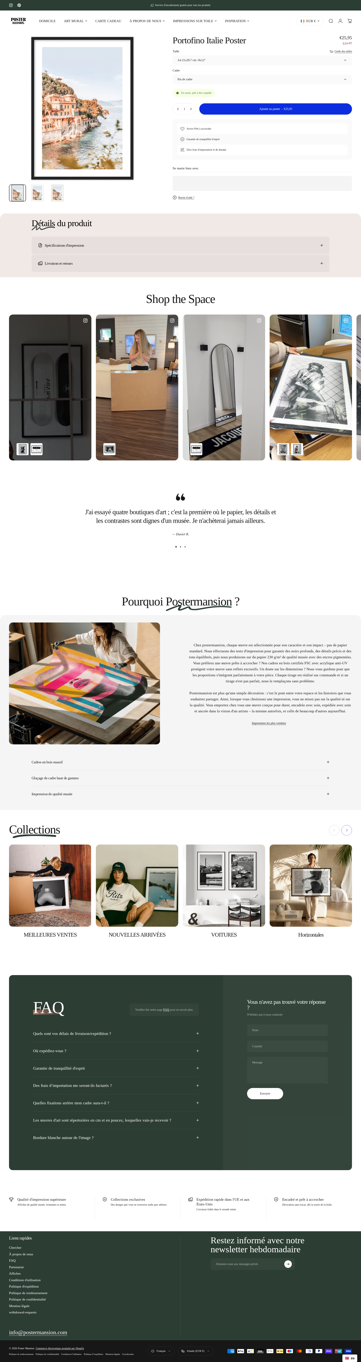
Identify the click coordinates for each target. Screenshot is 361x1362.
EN (352, 1358)
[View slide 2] (180, 546)
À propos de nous (21, 1254)
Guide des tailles (343, 51)
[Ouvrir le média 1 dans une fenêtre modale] (82, 108)
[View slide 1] (176, 546)
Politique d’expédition (93, 1354)
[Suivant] (146, 117)
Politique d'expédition (24, 1286)
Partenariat (16, 1267)
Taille (176, 51)
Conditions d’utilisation (71, 1354)
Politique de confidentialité (27, 1299)
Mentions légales (112, 1354)
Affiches (15, 1273)
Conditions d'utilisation (25, 1280)
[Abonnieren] (288, 1264)
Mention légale (19, 1306)
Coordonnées (128, 1354)
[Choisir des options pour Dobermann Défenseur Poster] (23, 449)
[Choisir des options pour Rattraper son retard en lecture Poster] (297, 449)
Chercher (15, 1247)
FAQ (166, 1009)
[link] (38, 1332)
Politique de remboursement (28, 1293)
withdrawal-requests (22, 1312)
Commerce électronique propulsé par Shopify (60, 1348)
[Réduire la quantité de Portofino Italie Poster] (177, 109)
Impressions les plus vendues (269, 723)
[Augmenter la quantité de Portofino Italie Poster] (191, 109)
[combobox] (349, 1358)
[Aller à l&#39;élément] (17, 193)
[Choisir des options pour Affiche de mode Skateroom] (36, 449)
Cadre (176, 70)
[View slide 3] (185, 546)
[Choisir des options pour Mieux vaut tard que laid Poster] (109, 449)
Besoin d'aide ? (186, 197)
